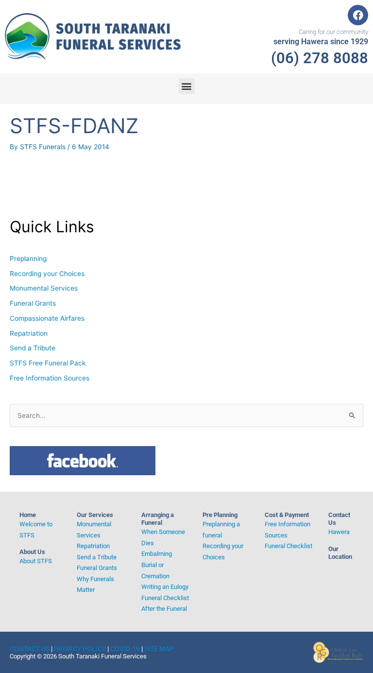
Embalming (156, 553)
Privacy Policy (80, 649)
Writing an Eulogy (164, 586)
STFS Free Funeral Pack (47, 363)
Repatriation (29, 333)
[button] (187, 86)
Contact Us (30, 649)
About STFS (35, 561)
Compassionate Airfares (47, 318)
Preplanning (28, 258)
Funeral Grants (33, 303)
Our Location (340, 552)
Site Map (159, 649)
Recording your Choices (47, 273)
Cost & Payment (287, 514)
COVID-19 (125, 649)
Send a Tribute (32, 348)
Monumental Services (44, 288)
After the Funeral (164, 608)
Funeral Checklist (165, 598)
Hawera (339, 531)
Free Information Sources (49, 378)
